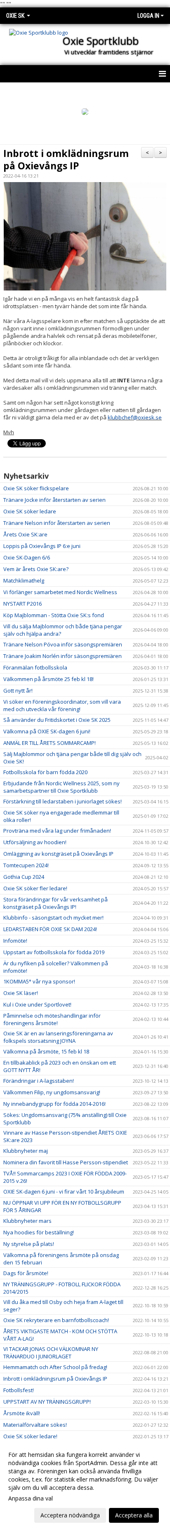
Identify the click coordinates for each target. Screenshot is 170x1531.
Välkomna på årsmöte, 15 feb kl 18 (46, 1051)
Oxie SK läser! (20, 993)
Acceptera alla (134, 1515)
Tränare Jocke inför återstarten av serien (54, 499)
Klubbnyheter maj (25, 1150)
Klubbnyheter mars (27, 1220)
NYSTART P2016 (22, 603)
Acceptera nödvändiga (70, 1515)
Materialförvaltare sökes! (35, 1424)
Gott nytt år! (18, 690)
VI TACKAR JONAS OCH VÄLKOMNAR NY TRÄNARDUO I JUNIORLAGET (50, 1352)
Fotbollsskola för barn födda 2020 (45, 772)
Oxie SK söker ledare (29, 511)
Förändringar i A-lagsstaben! (38, 1080)
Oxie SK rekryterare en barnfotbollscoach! (56, 1320)
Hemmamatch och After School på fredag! (55, 1367)
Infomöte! (15, 940)
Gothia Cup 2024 (23, 876)
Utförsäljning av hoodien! (34, 842)
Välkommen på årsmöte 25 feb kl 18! (48, 679)
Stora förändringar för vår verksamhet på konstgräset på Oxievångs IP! (55, 903)
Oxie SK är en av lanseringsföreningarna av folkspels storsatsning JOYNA (58, 1037)
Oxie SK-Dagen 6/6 (26, 557)
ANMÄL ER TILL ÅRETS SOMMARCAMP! (49, 743)
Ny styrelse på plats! (28, 1244)
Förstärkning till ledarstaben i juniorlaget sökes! (62, 801)
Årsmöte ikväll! (21, 1413)
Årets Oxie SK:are (25, 534)
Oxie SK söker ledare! (30, 1436)
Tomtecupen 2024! (26, 865)
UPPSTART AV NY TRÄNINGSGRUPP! (47, 1401)
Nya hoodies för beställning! (38, 1232)
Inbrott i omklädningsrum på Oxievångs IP (66, 159)
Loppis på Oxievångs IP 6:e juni (41, 546)
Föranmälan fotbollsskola (35, 667)
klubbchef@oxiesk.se (135, 417)
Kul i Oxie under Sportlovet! (37, 1004)
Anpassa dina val (30, 1498)
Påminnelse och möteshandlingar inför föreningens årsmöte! (52, 1019)
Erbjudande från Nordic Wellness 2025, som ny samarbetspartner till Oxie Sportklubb (61, 787)
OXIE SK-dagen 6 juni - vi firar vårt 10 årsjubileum (63, 1191)
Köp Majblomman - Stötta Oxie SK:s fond (53, 615)
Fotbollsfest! (18, 1390)
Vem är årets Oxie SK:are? (35, 569)
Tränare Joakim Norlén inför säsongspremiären (62, 656)
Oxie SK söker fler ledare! (35, 888)
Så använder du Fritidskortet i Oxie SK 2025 (57, 719)
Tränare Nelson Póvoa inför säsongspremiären (62, 644)
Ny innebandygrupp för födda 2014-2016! (54, 1103)
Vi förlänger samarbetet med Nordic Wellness (60, 592)
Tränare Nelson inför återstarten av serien (56, 523)
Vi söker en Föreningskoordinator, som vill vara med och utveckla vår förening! (62, 705)
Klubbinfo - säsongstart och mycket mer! (53, 917)
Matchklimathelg (23, 580)
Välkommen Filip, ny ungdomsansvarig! (51, 1092)
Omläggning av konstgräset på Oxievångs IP (58, 853)
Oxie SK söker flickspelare (36, 488)
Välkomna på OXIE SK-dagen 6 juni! (46, 731)
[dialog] (85, 1484)
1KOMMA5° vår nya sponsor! (39, 981)
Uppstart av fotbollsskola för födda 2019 (53, 952)
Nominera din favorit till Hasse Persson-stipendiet (65, 1162)
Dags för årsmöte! (25, 1273)
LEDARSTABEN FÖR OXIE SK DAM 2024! (50, 929)
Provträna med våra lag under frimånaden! (57, 830)
